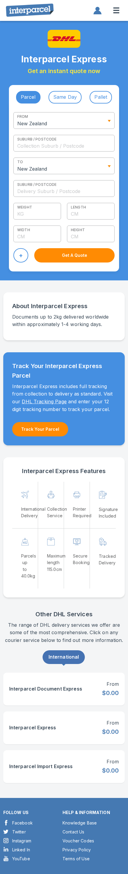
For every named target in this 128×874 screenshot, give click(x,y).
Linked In (21, 849)
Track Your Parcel (40, 429)
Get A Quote (74, 255)
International (64, 657)
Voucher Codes (78, 840)
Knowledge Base (80, 822)
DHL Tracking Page (44, 401)
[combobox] (64, 143)
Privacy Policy (77, 849)
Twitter (19, 831)
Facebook (22, 822)
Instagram (21, 840)
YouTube (21, 858)
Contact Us (74, 831)
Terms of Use (76, 858)
